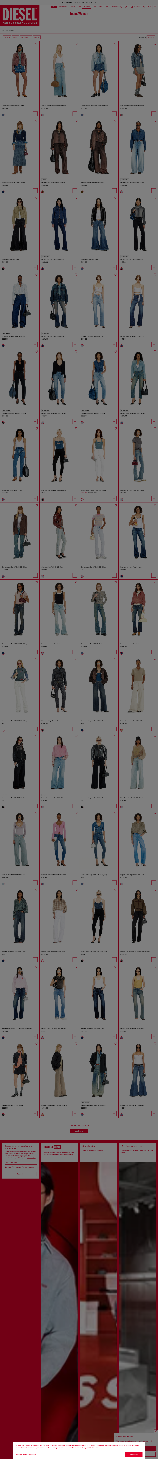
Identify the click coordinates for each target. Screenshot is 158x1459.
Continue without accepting (25, 1454)
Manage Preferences (59, 1448)
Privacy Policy (81, 1448)
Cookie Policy (94, 1448)
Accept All (134, 1454)
